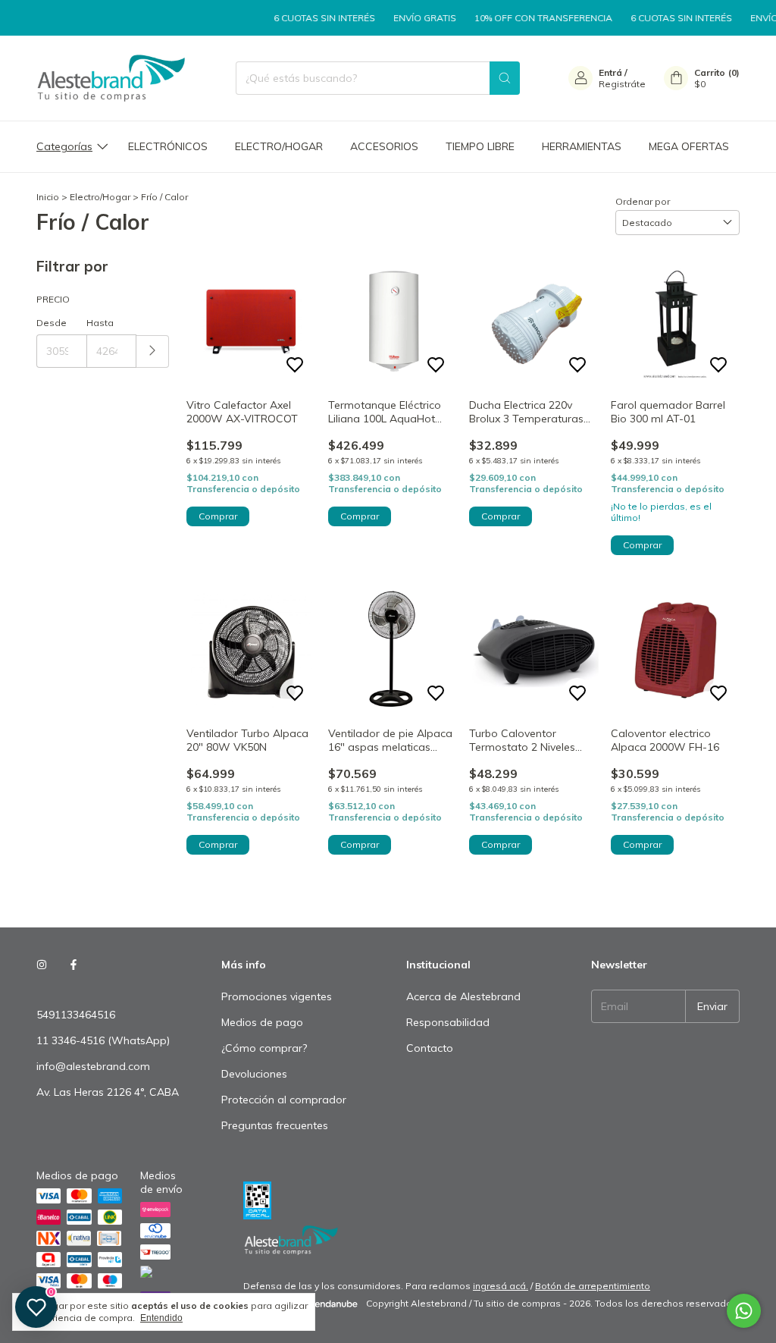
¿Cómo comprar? (264, 1048)
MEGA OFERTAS (689, 146)
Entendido (161, 1318)
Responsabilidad (448, 1022)
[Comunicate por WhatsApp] (744, 1311)
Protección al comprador (283, 1099)
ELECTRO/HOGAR (279, 146)
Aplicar (152, 351)
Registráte (622, 83)
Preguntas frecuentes (274, 1125)
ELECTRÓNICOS (168, 146)
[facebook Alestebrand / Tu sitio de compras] (73, 964)
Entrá (610, 72)
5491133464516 (75, 1014)
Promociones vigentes (276, 996)
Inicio (47, 196)
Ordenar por (642, 201)
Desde (51, 322)
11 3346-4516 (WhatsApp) (103, 1040)
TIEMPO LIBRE (480, 146)
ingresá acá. (500, 1285)
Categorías (64, 146)
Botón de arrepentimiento (592, 1285)
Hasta (100, 322)
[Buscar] (505, 78)
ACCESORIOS (384, 146)
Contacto (429, 1048)
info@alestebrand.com (93, 1066)
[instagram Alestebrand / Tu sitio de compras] (41, 964)
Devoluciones (254, 1074)
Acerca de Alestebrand (463, 996)
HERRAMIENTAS (581, 146)
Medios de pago (262, 1022)
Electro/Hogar (100, 196)
